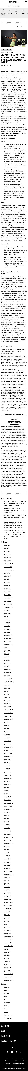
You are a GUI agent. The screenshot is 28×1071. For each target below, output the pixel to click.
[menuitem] (4, 2)
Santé (6, 1012)
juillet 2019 (7, 784)
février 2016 (7, 896)
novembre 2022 (8, 675)
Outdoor (10, 13)
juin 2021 (6, 728)
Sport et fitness (3, 14)
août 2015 (7, 912)
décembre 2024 (8, 598)
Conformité (8, 1063)
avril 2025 (7, 585)
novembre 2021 (8, 713)
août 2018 (7, 812)
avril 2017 (7, 856)
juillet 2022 (7, 688)
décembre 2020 (8, 747)
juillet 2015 (7, 915)
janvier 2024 (7, 632)
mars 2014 (7, 964)
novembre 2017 (8, 837)
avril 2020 (7, 769)
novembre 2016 (8, 868)
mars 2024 (7, 626)
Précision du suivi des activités (8, 369)
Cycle (5, 996)
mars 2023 (7, 663)
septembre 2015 (8, 908)
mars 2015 (7, 927)
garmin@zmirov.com (14, 424)
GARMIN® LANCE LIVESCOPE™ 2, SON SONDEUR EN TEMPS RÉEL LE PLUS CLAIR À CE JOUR (14, 510)
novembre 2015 (8, 902)
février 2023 (7, 666)
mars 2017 (7, 859)
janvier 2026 (7, 560)
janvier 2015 (7, 933)
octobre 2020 (8, 753)
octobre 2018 (8, 806)
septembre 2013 (8, 980)
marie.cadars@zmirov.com (14, 421)
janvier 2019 (7, 800)
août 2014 (7, 949)
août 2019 (7, 781)
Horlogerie (7, 1002)
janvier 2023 (7, 669)
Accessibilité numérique (18, 1063)
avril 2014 (7, 961)
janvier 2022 (7, 707)
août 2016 (7, 877)
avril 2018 (7, 825)
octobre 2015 (8, 905)
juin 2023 (6, 654)
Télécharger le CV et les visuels (14, 414)
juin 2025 (6, 579)
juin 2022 (6, 691)
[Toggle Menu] (1, 1)
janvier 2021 (7, 744)
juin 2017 (6, 849)
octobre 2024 (8, 604)
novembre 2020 (8, 750)
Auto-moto (7, 987)
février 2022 (7, 703)
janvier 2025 (7, 595)
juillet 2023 (7, 651)
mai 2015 (7, 921)
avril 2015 (7, 924)
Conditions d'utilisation (18, 1058)
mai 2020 (7, 766)
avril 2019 (7, 790)
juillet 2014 (7, 952)
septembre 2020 (8, 756)
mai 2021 (7, 731)
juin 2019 (6, 787)
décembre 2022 (8, 672)
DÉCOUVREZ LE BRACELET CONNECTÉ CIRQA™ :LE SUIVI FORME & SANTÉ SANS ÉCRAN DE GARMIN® (15, 503)
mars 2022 (7, 700)
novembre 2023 (8, 638)
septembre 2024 (8, 607)
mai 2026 (7, 551)
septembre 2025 (8, 570)
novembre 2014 (8, 940)
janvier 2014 (7, 971)
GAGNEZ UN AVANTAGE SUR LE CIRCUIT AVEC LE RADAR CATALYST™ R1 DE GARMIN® (15, 517)
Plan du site (7, 1058)
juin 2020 (6, 762)
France (14, 1048)
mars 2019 (7, 793)
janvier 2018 (7, 834)
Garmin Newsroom (14, 6)
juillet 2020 (7, 759)
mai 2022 (7, 694)
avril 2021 (7, 734)
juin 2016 (6, 884)
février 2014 (7, 967)
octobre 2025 (8, 567)
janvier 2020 (7, 772)
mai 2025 (7, 582)
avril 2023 (7, 660)
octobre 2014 (8, 943)
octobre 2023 (8, 641)
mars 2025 (7, 588)
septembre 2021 (8, 719)
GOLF (5, 999)
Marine (16, 13)
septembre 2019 (8, 778)
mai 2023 (7, 657)
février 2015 (7, 930)
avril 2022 (7, 697)
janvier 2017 (7, 865)
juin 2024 (6, 616)
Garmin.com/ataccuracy (8, 375)
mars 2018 (7, 828)
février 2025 (7, 592)
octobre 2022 (8, 679)
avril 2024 (7, 623)
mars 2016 (7, 893)
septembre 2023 (8, 644)
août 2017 (7, 846)
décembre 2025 (8, 564)
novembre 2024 (8, 601)
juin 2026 (6, 548)
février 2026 (7, 557)
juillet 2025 (7, 576)
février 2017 (7, 862)
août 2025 (7, 573)
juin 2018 (6, 818)
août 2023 (7, 647)
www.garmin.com (15, 341)
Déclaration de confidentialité (10, 1060)
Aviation (23, 13)
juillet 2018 (7, 815)
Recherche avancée (22, 26)
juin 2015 (6, 918)
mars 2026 (7, 554)
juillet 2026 (7, 545)
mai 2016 (7, 887)
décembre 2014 (8, 936)
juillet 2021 (7, 725)
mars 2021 (7, 738)
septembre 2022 (8, 682)
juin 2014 (6, 955)
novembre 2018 (8, 803)
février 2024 (7, 629)
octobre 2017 (8, 840)
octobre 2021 (8, 716)
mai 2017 (7, 853)
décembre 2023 (8, 635)
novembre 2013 (8, 974)
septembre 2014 (8, 946)
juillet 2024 (7, 613)
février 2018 (7, 831)
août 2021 (7, 722)
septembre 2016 (8, 874)
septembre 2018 (8, 809)
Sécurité (22, 1060)
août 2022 (7, 685)
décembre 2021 (8, 710)
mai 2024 (7, 620)
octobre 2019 (8, 775)
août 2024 (7, 610)
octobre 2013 (8, 977)
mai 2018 (7, 821)
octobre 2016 (8, 871)
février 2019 (7, 797)
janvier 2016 (7, 899)
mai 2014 (7, 958)
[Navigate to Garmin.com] (14, 2)
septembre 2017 (8, 843)
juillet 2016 (7, 880)
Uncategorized (8, 1018)
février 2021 (7, 741)
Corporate (7, 993)
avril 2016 (7, 890)
